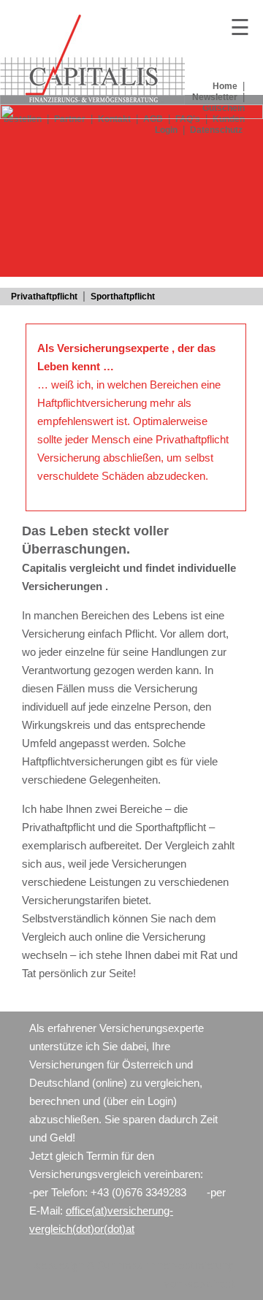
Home (225, 86)
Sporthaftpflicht (123, 296)
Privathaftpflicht (44, 296)
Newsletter (214, 97)
